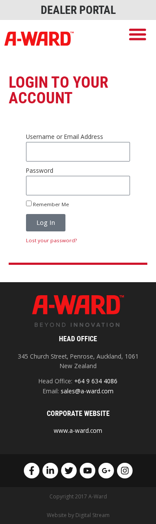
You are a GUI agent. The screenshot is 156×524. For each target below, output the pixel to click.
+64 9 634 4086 (95, 381)
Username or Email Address (64, 136)
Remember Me (50, 204)
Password (39, 170)
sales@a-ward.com (87, 391)
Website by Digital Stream (78, 515)
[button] (138, 34)
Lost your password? (51, 240)
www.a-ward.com (78, 430)
